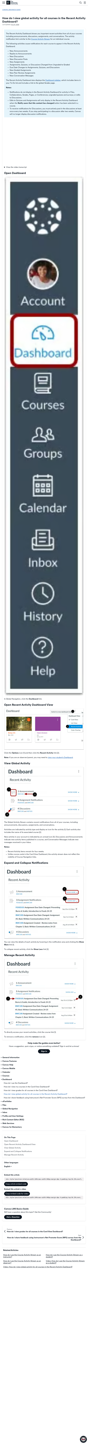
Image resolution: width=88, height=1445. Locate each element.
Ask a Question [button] (13, 1217)
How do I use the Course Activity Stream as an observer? (22, 1262)
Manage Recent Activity (14, 1155)
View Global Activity (12, 1148)
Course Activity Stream (40, 39)
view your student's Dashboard (60, 757)
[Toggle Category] (1, 1057)
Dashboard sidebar (52, 80)
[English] (12, 3)
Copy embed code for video (17, 1194)
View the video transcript (16, 167)
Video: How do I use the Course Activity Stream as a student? (65, 1262)
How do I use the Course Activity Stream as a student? (64, 1256)
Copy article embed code (16, 1184)
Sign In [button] (44, 1051)
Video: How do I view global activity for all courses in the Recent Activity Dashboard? (37, 1267)
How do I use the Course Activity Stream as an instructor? (22, 1256)
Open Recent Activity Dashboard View (20, 1144)
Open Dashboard (11, 1141)
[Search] (80, 2)
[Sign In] (85, 2)
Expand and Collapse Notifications (18, 1151)
